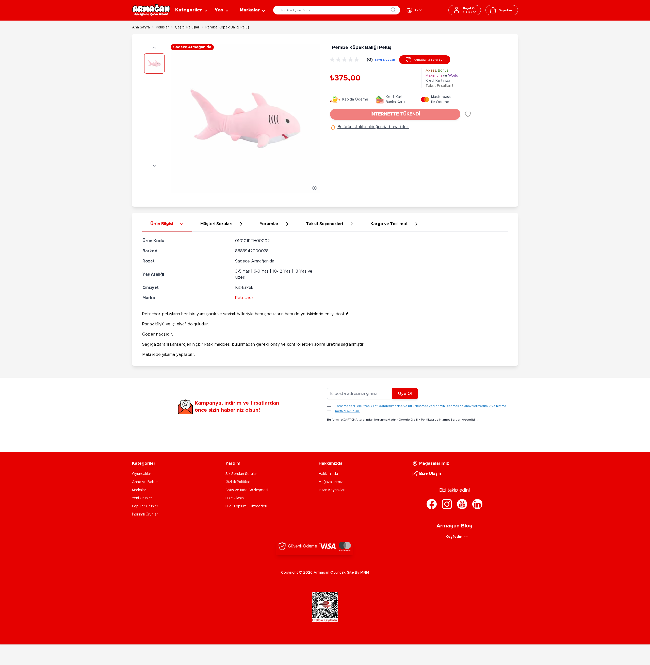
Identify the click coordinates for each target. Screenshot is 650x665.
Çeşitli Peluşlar (187, 27)
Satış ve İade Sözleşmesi (246, 490)
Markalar (139, 490)
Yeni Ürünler (142, 498)
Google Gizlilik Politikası (416, 419)
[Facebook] (432, 504)
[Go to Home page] (151, 10)
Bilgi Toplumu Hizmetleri (246, 506)
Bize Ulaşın (234, 498)
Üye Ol (405, 394)
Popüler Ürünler (145, 506)
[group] (345, 60)
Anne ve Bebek (145, 482)
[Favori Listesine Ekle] (468, 114)
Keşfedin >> (456, 537)
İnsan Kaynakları (332, 490)
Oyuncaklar (141, 474)
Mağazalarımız (331, 482)
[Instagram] (447, 504)
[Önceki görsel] (154, 47)
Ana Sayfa (141, 27)
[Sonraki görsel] (154, 165)
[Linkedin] (477, 504)
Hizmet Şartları (450, 419)
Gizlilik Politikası (238, 482)
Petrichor (244, 298)
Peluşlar (162, 27)
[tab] (167, 224)
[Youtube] (462, 504)
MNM (364, 572)
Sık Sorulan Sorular (241, 474)
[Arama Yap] (393, 10)
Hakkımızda (328, 474)
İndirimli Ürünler (145, 514)
